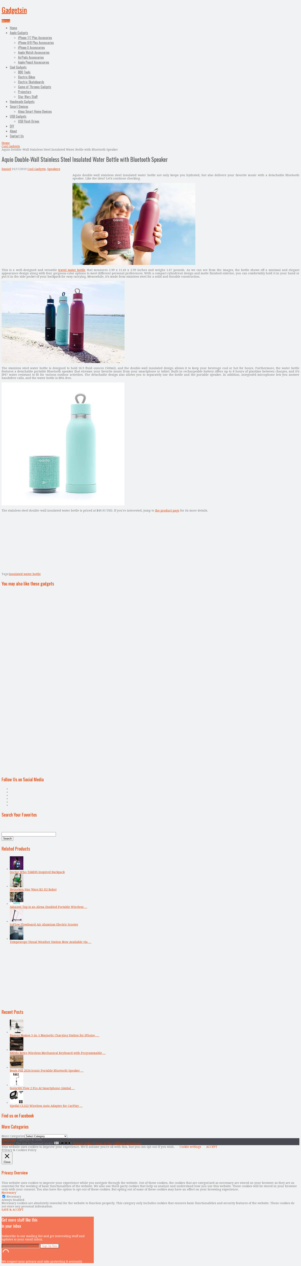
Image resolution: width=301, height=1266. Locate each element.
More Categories (13, 1136)
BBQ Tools (24, 72)
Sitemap (7, 1143)
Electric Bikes (26, 77)
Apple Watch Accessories (34, 52)
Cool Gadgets (18, 67)
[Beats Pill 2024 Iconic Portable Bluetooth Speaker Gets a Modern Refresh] (16, 1067)
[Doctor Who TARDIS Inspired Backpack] (16, 868)
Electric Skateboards (31, 81)
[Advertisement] (36, 202)
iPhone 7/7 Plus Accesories (35, 37)
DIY (12, 126)
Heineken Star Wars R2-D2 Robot (33, 889)
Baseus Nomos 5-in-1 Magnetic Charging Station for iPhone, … (54, 1035)
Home (13, 27)
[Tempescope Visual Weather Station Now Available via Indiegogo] (16, 938)
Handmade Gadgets (22, 101)
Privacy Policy (83, 1143)
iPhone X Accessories (31, 47)
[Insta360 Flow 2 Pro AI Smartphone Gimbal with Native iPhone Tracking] (16, 1085)
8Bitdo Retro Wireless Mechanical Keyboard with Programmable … (58, 1053)
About (13, 131)
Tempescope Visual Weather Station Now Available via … (50, 942)
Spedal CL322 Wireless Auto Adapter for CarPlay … (46, 1105)
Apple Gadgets (19, 32)
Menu (6, 21)
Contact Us (17, 136)
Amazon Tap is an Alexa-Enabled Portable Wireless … (48, 907)
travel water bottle (71, 270)
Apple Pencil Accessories (33, 62)
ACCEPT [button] (211, 1146)
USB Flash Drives (28, 121)
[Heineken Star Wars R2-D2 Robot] (16, 886)
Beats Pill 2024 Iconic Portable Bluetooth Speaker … (47, 1070)
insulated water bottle (25, 574)
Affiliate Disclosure (127, 1143)
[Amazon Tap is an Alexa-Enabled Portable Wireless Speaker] (16, 903)
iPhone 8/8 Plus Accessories (36, 42)
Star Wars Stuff (28, 96)
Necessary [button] (9, 1192)
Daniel (6, 169)
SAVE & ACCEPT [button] (13, 1209)
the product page (167, 510)
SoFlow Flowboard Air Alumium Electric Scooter (44, 924)
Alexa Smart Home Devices (35, 111)
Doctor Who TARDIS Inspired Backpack (37, 872)
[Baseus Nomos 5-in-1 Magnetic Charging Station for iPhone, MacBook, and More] (16, 1032)
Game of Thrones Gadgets (34, 86)
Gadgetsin (14, 10)
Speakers (53, 169)
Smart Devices (19, 106)
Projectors (24, 91)
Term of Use (103, 1143)
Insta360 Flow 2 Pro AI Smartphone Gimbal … (42, 1088)
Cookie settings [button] (190, 1146)
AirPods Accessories (31, 57)
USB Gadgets (18, 116)
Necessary (14, 1196)
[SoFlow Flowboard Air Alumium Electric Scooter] (16, 921)
